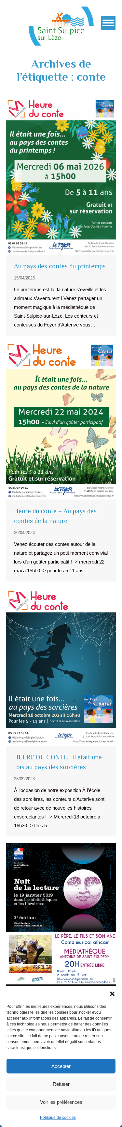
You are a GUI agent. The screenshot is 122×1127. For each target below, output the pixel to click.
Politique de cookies (58, 1117)
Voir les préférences (61, 1102)
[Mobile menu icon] (108, 23)
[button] (112, 994)
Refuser (61, 1084)
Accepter (61, 1066)
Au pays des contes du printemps (60, 266)
